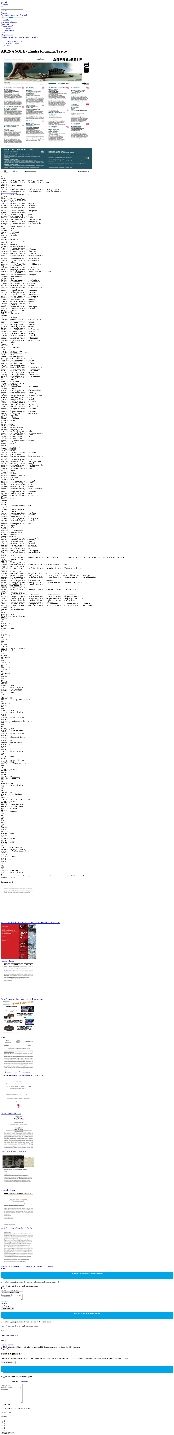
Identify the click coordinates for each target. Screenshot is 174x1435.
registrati (4, 1286)
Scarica (3, 1268)
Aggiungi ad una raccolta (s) (11, 37)
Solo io (6, 1306)
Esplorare (4, 4)
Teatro (8, 45)
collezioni (13, 22)
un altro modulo (25, 1381)
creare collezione (7, 1308)
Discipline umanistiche (14, 41)
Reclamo (4, 1345)
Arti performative (12, 43)
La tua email (5, 1404)
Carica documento (8, 15)
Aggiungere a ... (7, 35)
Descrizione (10, 1293)
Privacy (4, 1349)
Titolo (3, 1288)
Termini (10, 1349)
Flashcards (5, 22)
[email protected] (9, 193)
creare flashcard (21, 15)
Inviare (11, 1433)
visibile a (4, 1301)
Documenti (5, 1335)
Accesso (4, 13)
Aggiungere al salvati (30, 37)
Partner (10, 1345)
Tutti (5, 1304)
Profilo (3, 33)
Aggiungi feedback (8, 1362)
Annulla (4, 1433)
